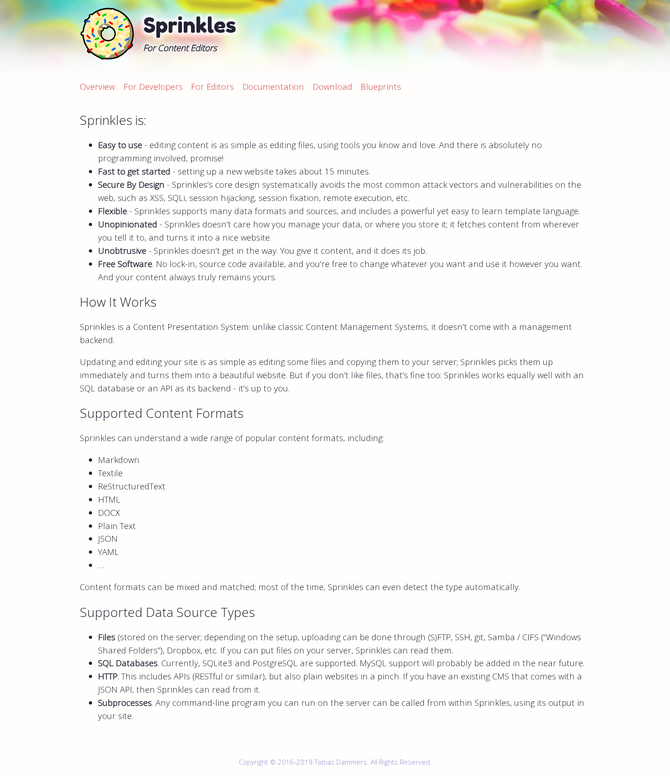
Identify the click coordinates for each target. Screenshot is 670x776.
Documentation (273, 86)
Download (332, 86)
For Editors (212, 86)
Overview (97, 86)
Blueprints (381, 86)
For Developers (153, 86)
